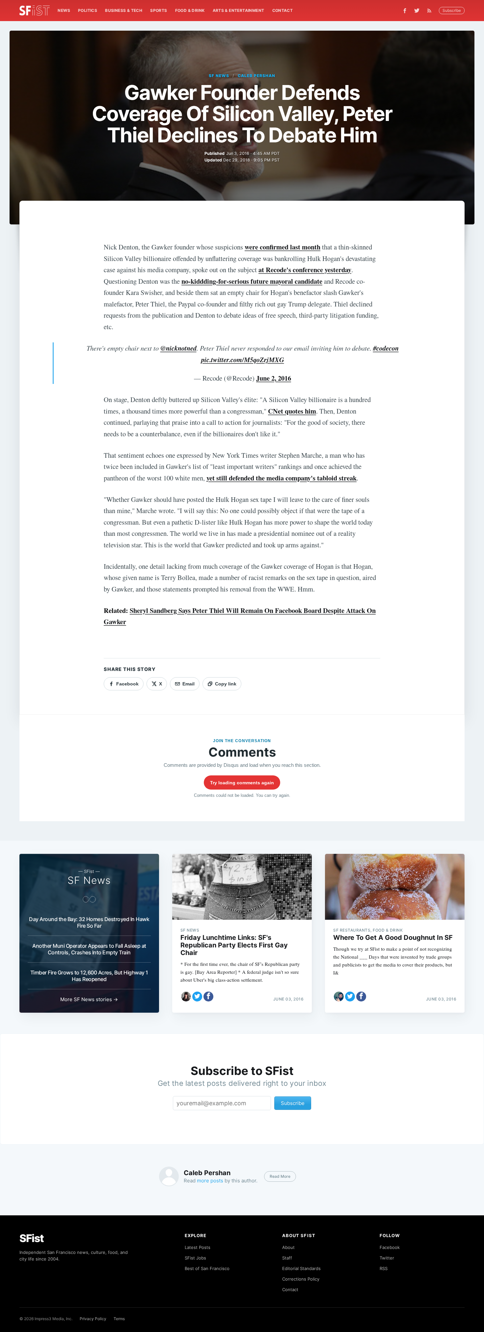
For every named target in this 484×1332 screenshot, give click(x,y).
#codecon (386, 348)
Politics (87, 10)
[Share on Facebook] (208, 996)
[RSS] (431, 10)
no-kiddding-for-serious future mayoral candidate (251, 281)
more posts (210, 1180)
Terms (119, 1318)
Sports (158, 10)
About (288, 1247)
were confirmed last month (282, 247)
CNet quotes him (292, 411)
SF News (219, 75)
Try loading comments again (242, 782)
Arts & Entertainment (238, 10)
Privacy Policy (93, 1318)
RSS (384, 1268)
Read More (280, 1176)
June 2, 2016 (273, 378)
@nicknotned (178, 348)
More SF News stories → (89, 999)
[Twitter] (417, 10)
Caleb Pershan (256, 75)
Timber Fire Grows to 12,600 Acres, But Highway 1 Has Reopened (89, 975)
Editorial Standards (301, 1268)
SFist (31, 1238)
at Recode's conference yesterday (304, 270)
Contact (282, 10)
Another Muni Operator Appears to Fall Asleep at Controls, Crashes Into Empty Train (89, 949)
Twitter (387, 1257)
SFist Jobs (195, 1257)
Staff (287, 1257)
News (64, 10)
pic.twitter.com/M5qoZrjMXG (242, 359)
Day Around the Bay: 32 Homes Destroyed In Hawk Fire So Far (89, 922)
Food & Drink (190, 10)
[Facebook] (405, 10)
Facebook (390, 1247)
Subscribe (452, 10)
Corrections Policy (300, 1279)
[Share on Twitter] (197, 996)
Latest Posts (197, 1247)
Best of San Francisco (207, 1268)
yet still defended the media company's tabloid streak (281, 478)
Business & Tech (123, 10)
